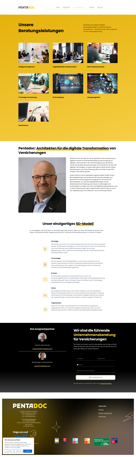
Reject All (18, 451)
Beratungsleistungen (105, 413)
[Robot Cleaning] (102, 74)
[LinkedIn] (20, 435)
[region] (18, 446)
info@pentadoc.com (30, 419)
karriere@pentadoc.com (42, 366)
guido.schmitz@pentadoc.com (42, 349)
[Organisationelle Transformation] (68, 43)
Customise (9, 451)
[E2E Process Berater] (102, 43)
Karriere (101, 409)
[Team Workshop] (33, 43)
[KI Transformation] (68, 74)
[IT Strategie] (33, 74)
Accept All (27, 451)
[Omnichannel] (33, 102)
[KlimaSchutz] (102, 439)
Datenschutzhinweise (106, 383)
